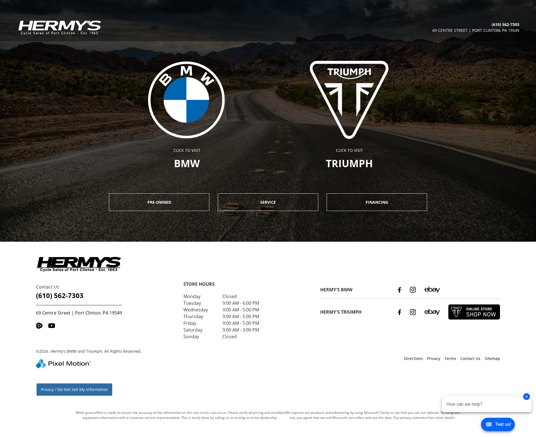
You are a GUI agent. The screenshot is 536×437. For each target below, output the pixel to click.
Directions (413, 358)
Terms (450, 358)
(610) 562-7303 (59, 295)
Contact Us (470, 358)
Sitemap (492, 358)
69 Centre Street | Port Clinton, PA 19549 (79, 313)
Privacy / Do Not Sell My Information (74, 389)
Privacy (433, 358)
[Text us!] (498, 425)
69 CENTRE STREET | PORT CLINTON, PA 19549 (475, 30)
